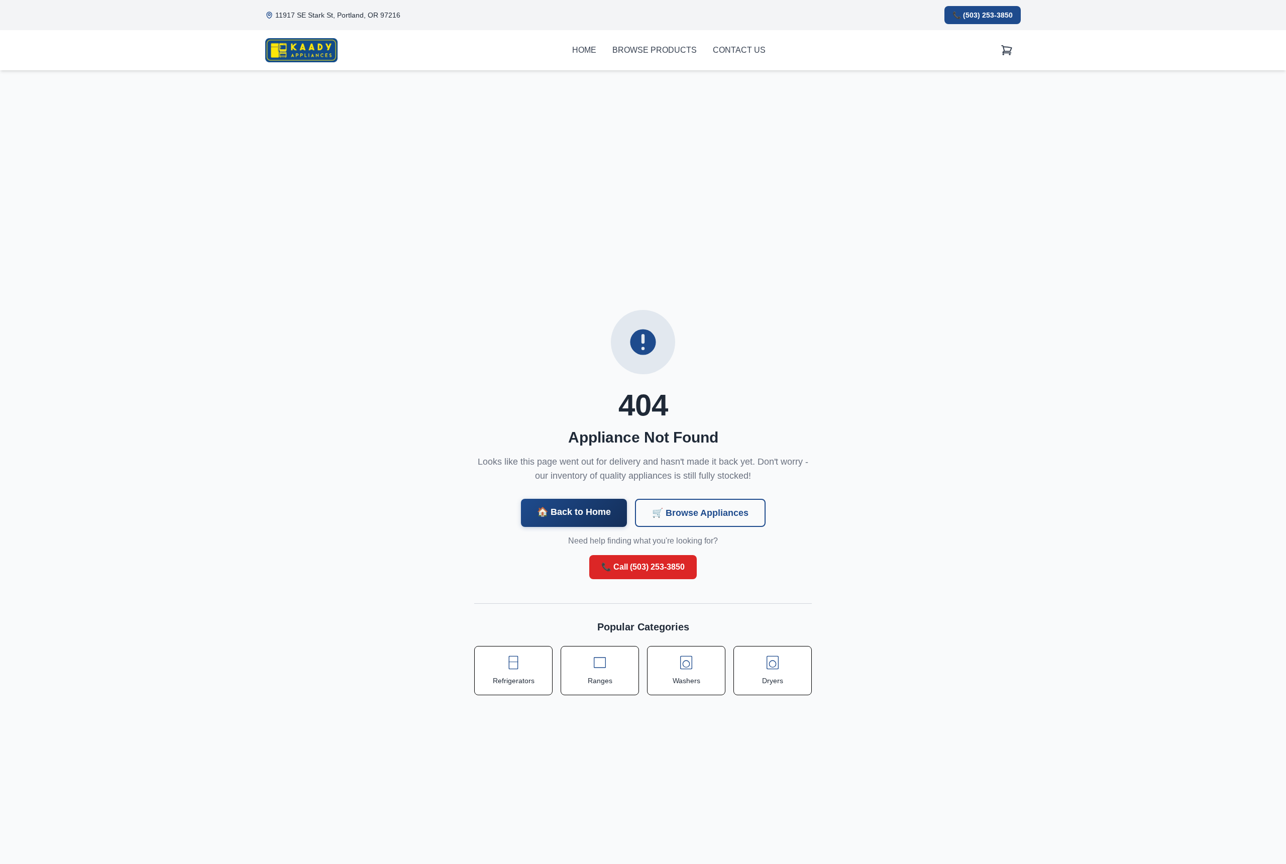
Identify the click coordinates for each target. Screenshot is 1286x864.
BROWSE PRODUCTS (654, 50)
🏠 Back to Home (574, 512)
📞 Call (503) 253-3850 (643, 567)
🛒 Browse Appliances (700, 513)
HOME (584, 50)
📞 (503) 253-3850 (982, 15)
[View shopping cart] (1007, 50)
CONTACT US (739, 50)
